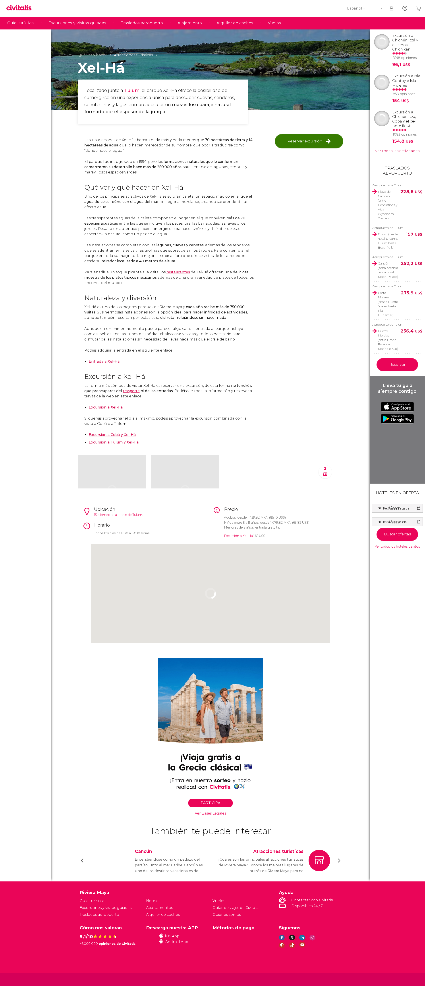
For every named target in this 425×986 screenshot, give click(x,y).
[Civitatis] (91, 979)
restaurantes (178, 272)
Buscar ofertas (397, 534)
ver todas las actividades (397, 151)
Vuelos (274, 23)
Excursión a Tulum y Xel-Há (114, 442)
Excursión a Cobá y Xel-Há (112, 435)
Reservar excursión (305, 141)
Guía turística (20, 23)
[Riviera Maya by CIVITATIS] (20, 8)
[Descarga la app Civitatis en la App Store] (397, 407)
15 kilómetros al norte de (113, 515)
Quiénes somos (226, 914)
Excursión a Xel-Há (106, 407)
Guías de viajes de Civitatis (235, 908)
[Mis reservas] (391, 8)
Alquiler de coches (234, 23)
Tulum (132, 90)
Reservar (397, 364)
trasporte (131, 391)
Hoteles (153, 901)
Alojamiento (190, 23)
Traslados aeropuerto (142, 23)
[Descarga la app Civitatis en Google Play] (397, 419)
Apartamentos (159, 908)
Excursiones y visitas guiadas (77, 23)
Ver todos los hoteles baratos (397, 546)
